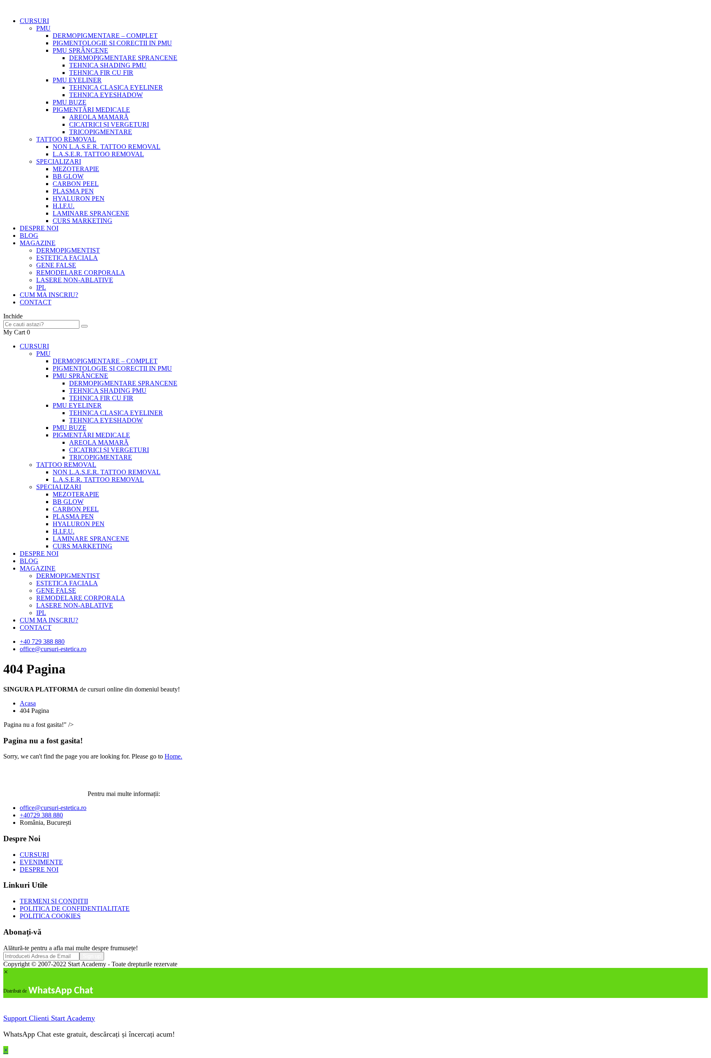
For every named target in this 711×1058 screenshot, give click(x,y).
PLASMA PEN (73, 191)
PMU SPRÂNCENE (80, 50)
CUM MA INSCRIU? (49, 294)
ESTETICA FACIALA (67, 257)
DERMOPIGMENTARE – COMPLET (105, 35)
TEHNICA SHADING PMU (107, 65)
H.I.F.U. (63, 205)
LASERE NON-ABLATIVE (74, 279)
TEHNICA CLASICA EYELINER (116, 87)
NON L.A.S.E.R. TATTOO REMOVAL (106, 146)
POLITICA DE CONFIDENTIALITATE (75, 908)
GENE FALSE (56, 265)
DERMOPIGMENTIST (68, 250)
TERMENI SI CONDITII (54, 901)
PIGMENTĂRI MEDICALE (91, 109)
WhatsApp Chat (60, 991)
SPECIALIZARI (58, 161)
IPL (41, 287)
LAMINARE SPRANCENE (91, 213)
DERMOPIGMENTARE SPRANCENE (123, 57)
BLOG (29, 235)
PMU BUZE (69, 102)
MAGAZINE (38, 242)
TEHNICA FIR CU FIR (101, 72)
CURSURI (34, 20)
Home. (173, 756)
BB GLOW (68, 176)
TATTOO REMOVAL (66, 139)
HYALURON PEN (79, 198)
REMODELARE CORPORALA (80, 272)
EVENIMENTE (41, 861)
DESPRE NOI (39, 228)
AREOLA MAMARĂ (99, 117)
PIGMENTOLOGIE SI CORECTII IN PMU (112, 42)
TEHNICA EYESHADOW (106, 94)
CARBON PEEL (76, 183)
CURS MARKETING (82, 220)
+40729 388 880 (41, 815)
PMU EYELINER (77, 80)
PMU (43, 28)
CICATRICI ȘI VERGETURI (109, 124)
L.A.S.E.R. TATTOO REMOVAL (98, 154)
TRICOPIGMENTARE (100, 131)
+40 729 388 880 (42, 641)
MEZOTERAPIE (76, 168)
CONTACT (35, 302)
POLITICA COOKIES (50, 915)
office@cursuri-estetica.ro (53, 648)
